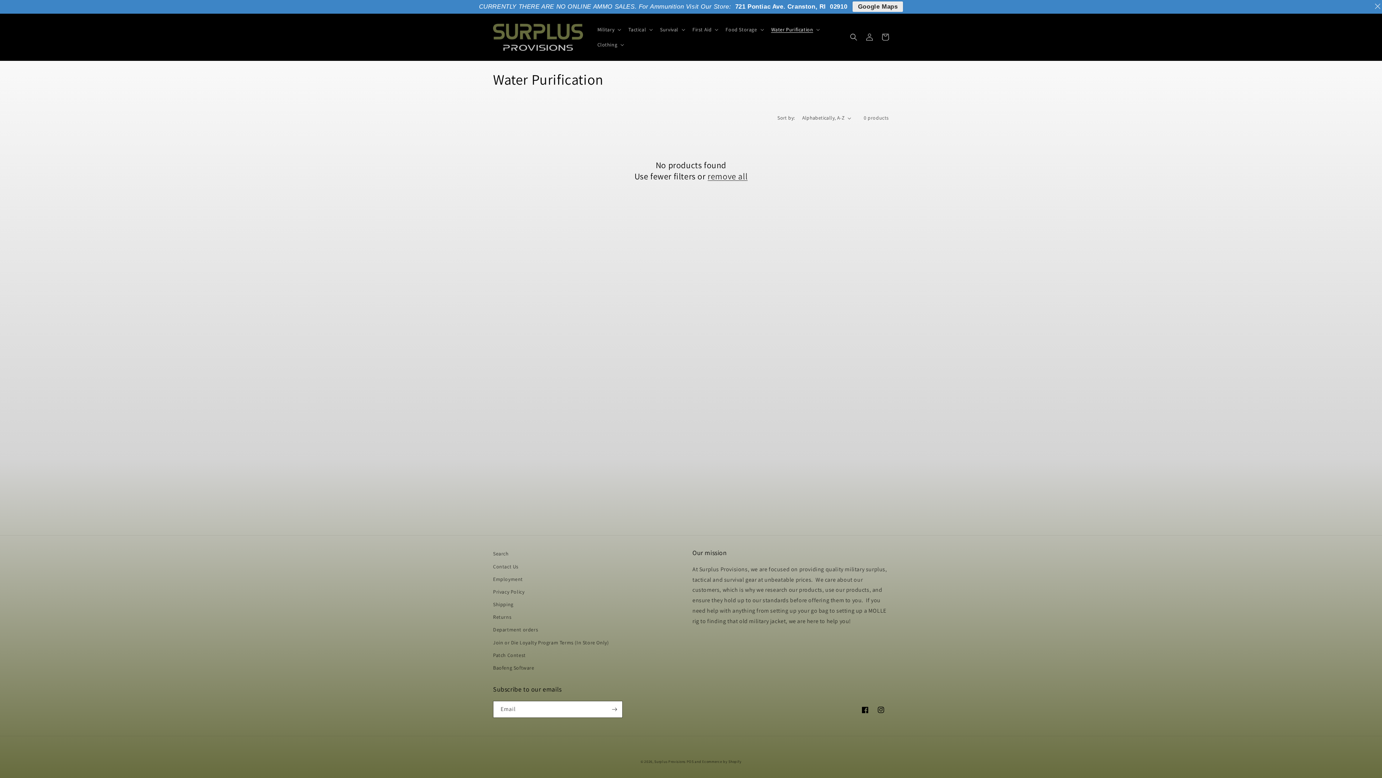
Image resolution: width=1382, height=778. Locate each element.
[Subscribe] (614, 709)
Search (501, 553)
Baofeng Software (513, 668)
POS (690, 761)
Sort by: (786, 118)
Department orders (515, 629)
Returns (502, 617)
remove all (728, 176)
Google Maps (878, 6)
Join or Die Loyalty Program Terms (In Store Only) (551, 642)
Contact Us (506, 566)
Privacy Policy (508, 592)
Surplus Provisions (670, 761)
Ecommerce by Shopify (721, 761)
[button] (608, 29)
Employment (508, 579)
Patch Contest (509, 655)
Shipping (503, 604)
